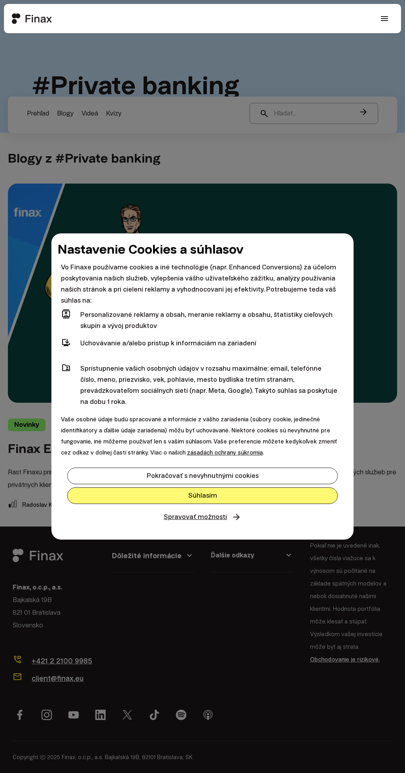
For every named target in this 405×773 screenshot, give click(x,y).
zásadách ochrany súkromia (225, 452)
